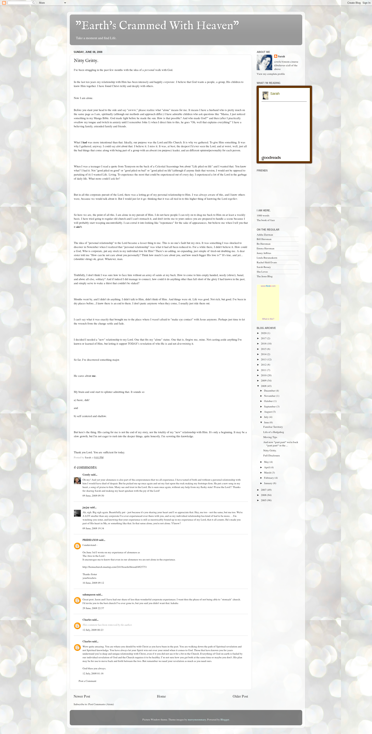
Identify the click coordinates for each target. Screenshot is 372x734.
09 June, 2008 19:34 (93, 528)
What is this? (268, 319)
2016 (264, 343)
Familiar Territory (273, 427)
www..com (268, 286)
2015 (264, 349)
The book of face (266, 220)
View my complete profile (271, 74)
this (177, 122)
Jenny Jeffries (264, 253)
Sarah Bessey (264, 267)
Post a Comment (87, 681)
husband (214, 110)
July (266, 417)
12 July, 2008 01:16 (93, 673)
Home (161, 696)
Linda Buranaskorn (267, 257)
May (267, 462)
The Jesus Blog (265, 276)
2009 (264, 380)
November (270, 396)
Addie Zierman (265, 234)
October (268, 401)
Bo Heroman (263, 243)
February (269, 477)
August (268, 411)
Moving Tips (270, 437)
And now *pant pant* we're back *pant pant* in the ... (280, 443)
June (267, 422)
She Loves (262, 271)
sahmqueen (89, 594)
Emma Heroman (265, 248)
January (268, 483)
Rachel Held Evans (267, 262)
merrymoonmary (197, 719)
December (270, 390)
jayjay (86, 507)
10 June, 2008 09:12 (93, 582)
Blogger (224, 719)
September (270, 406)
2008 (264, 386)
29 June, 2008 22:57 (93, 608)
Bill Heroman (264, 239)
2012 (264, 364)
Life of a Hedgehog (273, 432)
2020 (264, 333)
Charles (87, 620)
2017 (264, 338)
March (268, 472)
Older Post (240, 696)
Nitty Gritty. (269, 450)
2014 (264, 354)
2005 (264, 500)
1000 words (263, 215)
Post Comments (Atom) (101, 704)
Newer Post (82, 696)
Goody (86, 475)
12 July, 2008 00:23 (93, 630)
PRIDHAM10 (90, 540)
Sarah (281, 56)
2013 (264, 359)
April (267, 467)
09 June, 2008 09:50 (93, 495)
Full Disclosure (271, 455)
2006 (264, 495)
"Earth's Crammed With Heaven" (157, 26)
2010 (264, 375)
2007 (264, 489)
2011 (264, 370)
